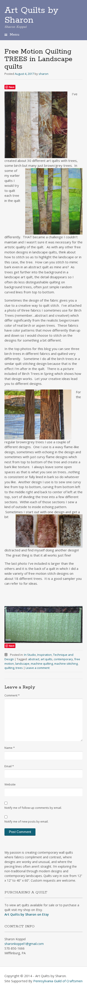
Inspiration (44, 655)
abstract (33, 659)
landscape (22, 664)
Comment (12, 695)
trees (19, 668)
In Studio (30, 655)
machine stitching (66, 664)
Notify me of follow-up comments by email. (33, 808)
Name (9, 748)
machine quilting (42, 664)
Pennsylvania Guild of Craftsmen (58, 981)
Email (9, 766)
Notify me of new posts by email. (26, 821)
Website (10, 784)
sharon (43, 74)
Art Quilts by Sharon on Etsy (26, 914)
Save (11, 87)
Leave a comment (38, 668)
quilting (9, 668)
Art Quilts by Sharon (31, 15)
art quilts (46, 659)
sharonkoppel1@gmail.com (24, 944)
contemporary (63, 659)
